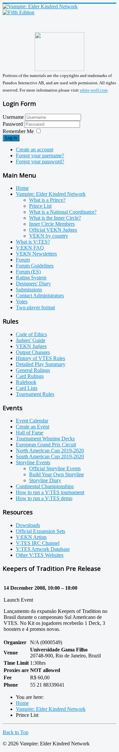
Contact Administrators (40, 295)
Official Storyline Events (55, 468)
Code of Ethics (31, 334)
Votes (21, 301)
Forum (23, 260)
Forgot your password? (40, 161)
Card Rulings (30, 376)
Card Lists (26, 388)
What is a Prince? (47, 200)
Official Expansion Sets (40, 531)
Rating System (31, 277)
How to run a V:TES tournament (50, 492)
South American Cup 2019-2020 (50, 456)
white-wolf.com (93, 90)
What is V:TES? (33, 242)
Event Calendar (32, 420)
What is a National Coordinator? (63, 212)
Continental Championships (45, 486)
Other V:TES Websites (39, 555)
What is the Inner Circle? (55, 218)
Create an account (34, 149)
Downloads (28, 525)
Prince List (40, 206)
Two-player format (35, 307)
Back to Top (15, 732)
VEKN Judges (31, 346)
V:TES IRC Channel (38, 543)
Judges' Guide (30, 340)
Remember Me (18, 131)
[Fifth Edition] (18, 12)
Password (13, 124)
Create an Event (32, 426)
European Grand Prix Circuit (46, 444)
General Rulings (33, 370)
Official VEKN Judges (53, 230)
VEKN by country (48, 236)
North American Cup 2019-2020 (50, 450)
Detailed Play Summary (40, 364)
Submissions (29, 289)
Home (22, 188)
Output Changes (33, 352)
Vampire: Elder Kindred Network (51, 194)
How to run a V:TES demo (44, 498)
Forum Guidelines (35, 265)
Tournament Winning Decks (45, 438)
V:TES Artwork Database (43, 549)
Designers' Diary (33, 283)
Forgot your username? (40, 155)
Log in (11, 137)
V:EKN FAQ (30, 248)
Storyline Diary (45, 480)
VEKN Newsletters (36, 254)
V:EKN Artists (31, 537)
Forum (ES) (28, 271)
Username (13, 117)
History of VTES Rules (40, 358)
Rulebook (26, 382)
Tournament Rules (35, 394)
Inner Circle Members (52, 224)
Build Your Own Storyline (56, 474)
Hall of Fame (29, 432)
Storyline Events (33, 462)
